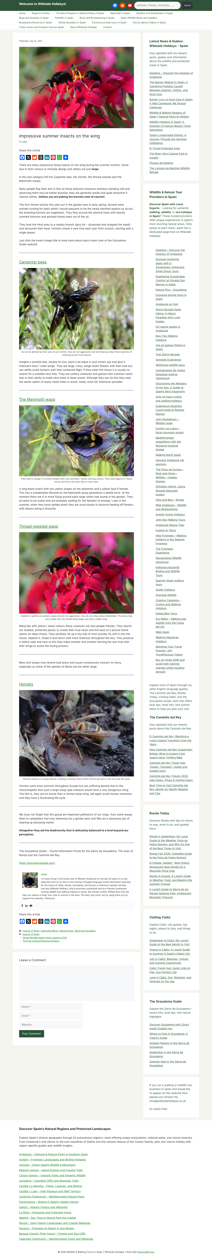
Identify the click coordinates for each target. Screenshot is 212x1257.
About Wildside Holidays (83, 27)
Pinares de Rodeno (161, 163)
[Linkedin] (26, 906)
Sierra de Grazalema (85, 930)
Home (22, 13)
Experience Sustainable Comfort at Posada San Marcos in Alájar (170, 280)
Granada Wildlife (166, 595)
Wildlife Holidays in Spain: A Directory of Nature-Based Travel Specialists (170, 125)
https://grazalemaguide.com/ (37, 863)
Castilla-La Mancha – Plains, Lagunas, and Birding (50, 1186)
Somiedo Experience (168, 359)
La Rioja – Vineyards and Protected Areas (45, 1212)
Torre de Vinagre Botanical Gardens (41, 941)
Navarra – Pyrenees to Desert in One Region (46, 1228)
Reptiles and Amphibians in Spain (154, 13)
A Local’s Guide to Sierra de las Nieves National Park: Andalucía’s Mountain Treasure (170, 893)
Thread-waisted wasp (38, 526)
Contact (107, 27)
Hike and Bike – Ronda (170, 499)
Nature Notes (66, 930)
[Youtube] (30, 906)
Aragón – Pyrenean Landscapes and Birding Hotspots (52, 1159)
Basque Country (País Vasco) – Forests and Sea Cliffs (52, 1233)
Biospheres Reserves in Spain (35, 22)
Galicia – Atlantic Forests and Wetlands (43, 1207)
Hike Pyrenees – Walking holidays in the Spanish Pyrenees (171, 539)
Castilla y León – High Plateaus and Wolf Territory (50, 1191)
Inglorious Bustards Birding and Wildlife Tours (168, 571)
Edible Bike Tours (166, 613)
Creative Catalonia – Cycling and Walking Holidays (168, 604)
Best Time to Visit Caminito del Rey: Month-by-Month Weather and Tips (168, 789)
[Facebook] (22, 906)
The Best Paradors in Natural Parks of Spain (80, 13)
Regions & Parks (41, 13)
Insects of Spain (31, 930)
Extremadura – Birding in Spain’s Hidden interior (49, 1201)
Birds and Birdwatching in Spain (97, 17)
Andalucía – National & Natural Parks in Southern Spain (53, 1154)
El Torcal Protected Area (164, 148)
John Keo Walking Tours (170, 519)
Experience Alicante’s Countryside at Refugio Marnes (170, 410)
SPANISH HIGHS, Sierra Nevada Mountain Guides (170, 490)
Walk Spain (162, 632)
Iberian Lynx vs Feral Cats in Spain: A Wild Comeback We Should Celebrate (171, 103)
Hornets (26, 684)
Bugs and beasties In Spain (34, 17)
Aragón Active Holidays (170, 514)
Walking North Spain (168, 454)
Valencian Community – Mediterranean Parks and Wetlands (56, 1239)
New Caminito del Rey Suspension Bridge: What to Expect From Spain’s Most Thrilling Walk (170, 753)
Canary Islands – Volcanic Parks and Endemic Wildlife (52, 1175)
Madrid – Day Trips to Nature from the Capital (47, 1217)
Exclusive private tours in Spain (109, 22)
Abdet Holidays (165, 589)
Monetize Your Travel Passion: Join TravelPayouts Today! (169, 650)
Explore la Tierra (166, 530)
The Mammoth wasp (37, 399)
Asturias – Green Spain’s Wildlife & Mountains (47, 1164)
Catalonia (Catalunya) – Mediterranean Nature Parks (51, 1196)
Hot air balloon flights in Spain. (149, 22)
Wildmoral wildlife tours (170, 365)
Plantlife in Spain (64, 17)
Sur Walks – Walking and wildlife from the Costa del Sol (171, 622)
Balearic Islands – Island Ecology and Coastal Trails (51, 1170)
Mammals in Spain (120, 13)
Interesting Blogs (49, 930)
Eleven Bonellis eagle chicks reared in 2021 (45, 937)
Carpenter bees (33, 262)
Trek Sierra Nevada (168, 354)
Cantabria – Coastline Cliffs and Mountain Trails (49, 1180)
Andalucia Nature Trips (170, 525)
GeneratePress (146, 1251)
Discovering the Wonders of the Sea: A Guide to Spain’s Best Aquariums (171, 387)
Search (187, 5)
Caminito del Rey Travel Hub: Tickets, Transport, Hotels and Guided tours (168, 766)
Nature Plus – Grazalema (171, 289)
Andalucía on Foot (167, 304)
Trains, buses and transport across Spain (41, 27)
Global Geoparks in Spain (72, 22)
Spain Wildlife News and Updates (139, 17)
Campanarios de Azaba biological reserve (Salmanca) (170, 374)
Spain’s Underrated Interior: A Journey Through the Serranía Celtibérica (168, 139)
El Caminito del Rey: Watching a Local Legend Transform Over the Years (170, 740)
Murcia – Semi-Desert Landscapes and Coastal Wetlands (54, 1223)
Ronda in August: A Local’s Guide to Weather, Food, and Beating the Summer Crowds (170, 880)
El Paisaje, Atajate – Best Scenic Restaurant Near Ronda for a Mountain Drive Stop (169, 866)
